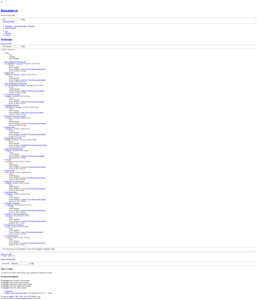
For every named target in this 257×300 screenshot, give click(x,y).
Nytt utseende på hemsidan (13, 138)
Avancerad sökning (8, 21)
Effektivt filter (9, 73)
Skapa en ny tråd (6, 43)
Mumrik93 (24, 145)
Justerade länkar (10, 127)
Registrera (8, 33)
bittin (23, 112)
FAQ (6, 31)
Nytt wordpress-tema (11, 236)
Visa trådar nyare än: (9, 249)
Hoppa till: (5, 263)
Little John (10, 205)
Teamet (7, 293)
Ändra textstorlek (10, 28)
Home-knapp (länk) (11, 192)
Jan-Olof (24, 69)
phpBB (11, 296)
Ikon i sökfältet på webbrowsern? (15, 62)
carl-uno (9, 118)
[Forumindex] (8, 5)
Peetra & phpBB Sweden (24, 298)
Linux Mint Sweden (20, 26)
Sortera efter (31, 249)
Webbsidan (31, 26)
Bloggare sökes (10, 170)
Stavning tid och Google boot (14, 225)
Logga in (8, 35)
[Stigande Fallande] (49, 249)
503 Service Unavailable (12, 94)
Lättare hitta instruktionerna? (14, 149)
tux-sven (20, 63)
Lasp (8, 226)
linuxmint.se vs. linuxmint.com (14, 181)
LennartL (19, 107)
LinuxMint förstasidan (12, 105)
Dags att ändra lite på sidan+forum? (16, 83)
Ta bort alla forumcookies (19, 293)
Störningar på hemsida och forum (15, 116)
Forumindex (9, 26)
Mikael (23, 85)
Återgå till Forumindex (8, 259)
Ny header (8, 159)
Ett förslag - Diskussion (12, 203)
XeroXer (9, 216)
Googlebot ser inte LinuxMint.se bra (16, 214)
